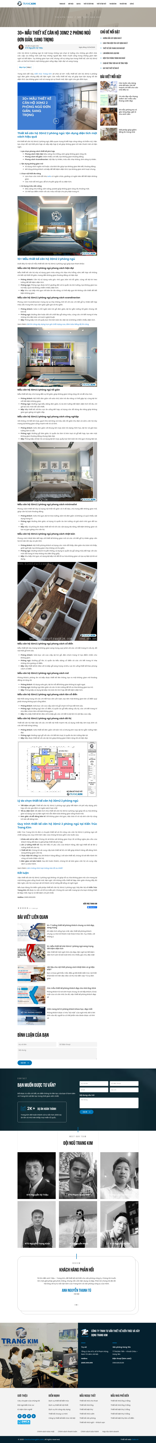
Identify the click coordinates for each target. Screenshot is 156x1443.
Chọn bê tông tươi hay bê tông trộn (115, 63)
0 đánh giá (33, 908)
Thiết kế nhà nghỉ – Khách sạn (92, 1422)
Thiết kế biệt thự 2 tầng (120, 1409)
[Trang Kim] (27, 3)
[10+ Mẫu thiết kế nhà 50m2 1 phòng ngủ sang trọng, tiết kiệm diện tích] (31, 953)
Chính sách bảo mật (45, 1431)
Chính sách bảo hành (90, 1431)
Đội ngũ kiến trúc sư (26, 1405)
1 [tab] (74, 1304)
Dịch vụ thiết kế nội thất (58, 1405)
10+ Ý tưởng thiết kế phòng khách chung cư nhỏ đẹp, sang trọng (70, 926)
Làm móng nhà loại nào (111, 53)
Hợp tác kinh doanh (110, 1431)
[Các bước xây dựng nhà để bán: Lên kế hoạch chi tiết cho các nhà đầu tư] (108, 86)
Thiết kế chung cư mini (58, 1413)
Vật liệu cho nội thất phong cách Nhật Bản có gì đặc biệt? (71, 968)
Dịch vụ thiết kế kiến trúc (59, 1400)
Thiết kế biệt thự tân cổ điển (122, 1418)
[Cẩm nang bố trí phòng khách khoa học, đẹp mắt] (31, 1016)
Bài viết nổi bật (110, 76)
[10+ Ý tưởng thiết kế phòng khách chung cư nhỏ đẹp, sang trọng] (31, 932)
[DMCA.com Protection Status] (24, 1423)
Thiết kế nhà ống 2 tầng (120, 1400)
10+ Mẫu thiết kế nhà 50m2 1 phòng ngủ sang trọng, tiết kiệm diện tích (70, 947)
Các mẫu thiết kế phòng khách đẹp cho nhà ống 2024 (71, 988)
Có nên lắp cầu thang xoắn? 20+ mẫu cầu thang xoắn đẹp (128, 98)
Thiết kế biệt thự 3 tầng (120, 1413)
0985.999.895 (87, 1362)
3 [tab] (77, 1304)
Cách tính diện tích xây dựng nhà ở (115, 43)
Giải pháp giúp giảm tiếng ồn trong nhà (128, 131)
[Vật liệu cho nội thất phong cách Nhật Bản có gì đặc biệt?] (31, 974)
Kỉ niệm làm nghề (25, 1409)
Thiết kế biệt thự (86, 1409)
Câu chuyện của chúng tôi (29, 1400)
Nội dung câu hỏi (87, 1095)
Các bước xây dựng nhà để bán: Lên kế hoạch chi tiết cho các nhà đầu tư (128, 86)
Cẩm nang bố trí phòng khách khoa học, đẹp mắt (69, 1009)
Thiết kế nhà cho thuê (89, 1400)
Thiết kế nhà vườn (87, 1413)
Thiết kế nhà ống (86, 1405)
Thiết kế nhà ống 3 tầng (120, 1405)
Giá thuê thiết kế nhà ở (111, 68)
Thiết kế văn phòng (88, 1418)
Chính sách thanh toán (67, 1431)
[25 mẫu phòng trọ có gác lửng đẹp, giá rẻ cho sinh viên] (108, 117)
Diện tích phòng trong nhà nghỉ (114, 58)
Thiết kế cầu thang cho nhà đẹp (114, 48)
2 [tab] (76, 1304)
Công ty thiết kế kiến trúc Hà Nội (62, 1418)
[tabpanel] (76, 1287)
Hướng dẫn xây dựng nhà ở (112, 38)
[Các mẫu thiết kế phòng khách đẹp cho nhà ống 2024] (31, 995)
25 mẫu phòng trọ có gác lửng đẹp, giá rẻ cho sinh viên (128, 112)
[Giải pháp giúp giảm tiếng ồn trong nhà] (108, 134)
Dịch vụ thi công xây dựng (59, 1409)
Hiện (29, 67)
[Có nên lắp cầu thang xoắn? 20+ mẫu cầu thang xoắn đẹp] (108, 100)
